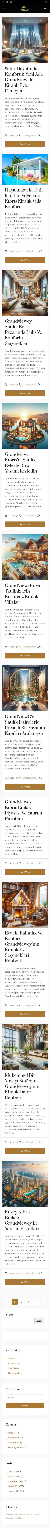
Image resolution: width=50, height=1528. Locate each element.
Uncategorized (29, 135)
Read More (25, 144)
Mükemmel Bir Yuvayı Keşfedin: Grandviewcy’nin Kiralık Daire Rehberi (22, 1087)
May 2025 (13, 1476)
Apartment (9, 1514)
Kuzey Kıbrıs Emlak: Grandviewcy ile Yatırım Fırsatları (22, 1220)
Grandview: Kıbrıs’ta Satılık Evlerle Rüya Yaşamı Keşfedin (21, 463)
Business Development (20, 1514)
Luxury (13, 1518)
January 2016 (14, 1491)
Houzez (8, 1518)
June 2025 (13, 1471)
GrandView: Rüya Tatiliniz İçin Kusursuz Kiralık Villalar (22, 594)
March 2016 (14, 1486)
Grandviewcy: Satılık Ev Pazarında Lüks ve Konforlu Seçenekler (23, 332)
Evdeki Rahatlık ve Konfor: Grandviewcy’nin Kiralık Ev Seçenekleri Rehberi (23, 947)
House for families (34, 1514)
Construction (14, 1363)
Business (12, 1358)
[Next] (41, 1301)
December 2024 (15, 1481)
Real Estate (13, 1368)
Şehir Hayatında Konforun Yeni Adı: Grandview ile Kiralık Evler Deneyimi (24, 80)
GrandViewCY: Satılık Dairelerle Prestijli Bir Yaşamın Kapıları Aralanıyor (25, 725)
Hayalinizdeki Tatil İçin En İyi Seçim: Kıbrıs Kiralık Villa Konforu (24, 198)
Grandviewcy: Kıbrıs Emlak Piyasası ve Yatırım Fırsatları (23, 810)
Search (9, 1314)
